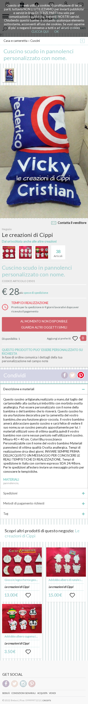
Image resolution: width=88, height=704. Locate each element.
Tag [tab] (5, 513)
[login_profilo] (28, 595)
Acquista (42, 693)
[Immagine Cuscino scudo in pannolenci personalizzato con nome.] (9, 75)
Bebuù (6, 693)
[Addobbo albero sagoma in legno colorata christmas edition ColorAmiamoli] (22, 618)
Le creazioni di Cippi (16, 587)
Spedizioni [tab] (10, 493)
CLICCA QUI (40, 31)
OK (56, 31)
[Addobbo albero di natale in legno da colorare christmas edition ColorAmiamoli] (66, 562)
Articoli (58, 253)
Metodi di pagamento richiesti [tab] (23, 503)
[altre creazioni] (9, 252)
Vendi (52, 693)
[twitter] (14, 686)
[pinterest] (31, 686)
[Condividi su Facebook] (64, 375)
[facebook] (5, 686)
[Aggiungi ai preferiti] (75, 338)
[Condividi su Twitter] (72, 375)
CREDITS (47, 700)
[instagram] (23, 686)
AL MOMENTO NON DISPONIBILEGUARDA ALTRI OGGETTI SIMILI (44, 324)
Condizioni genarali (23, 693)
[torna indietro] (82, 41)
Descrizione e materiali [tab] (18, 389)
